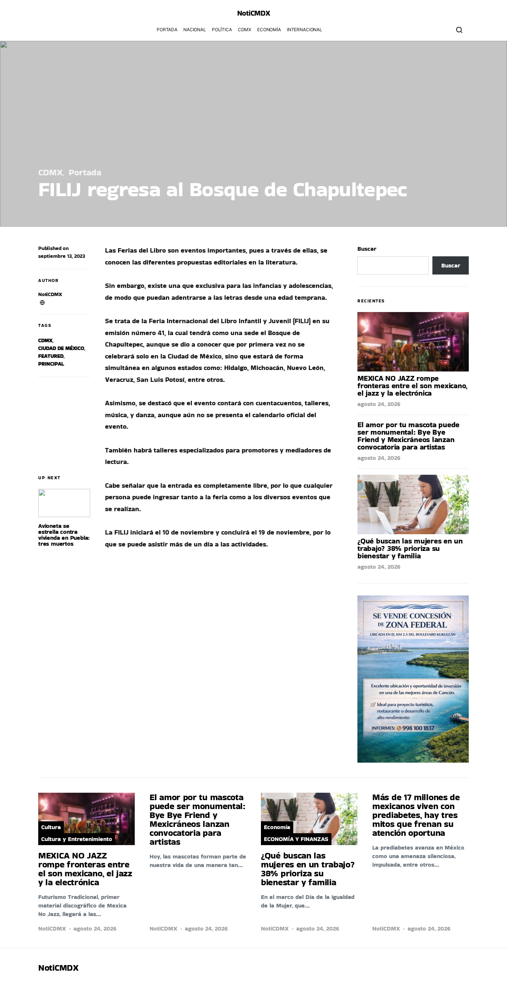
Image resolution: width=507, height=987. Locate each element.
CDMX (244, 29)
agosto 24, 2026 (378, 404)
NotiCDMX (50, 294)
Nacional (194, 29)
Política (222, 29)
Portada (167, 29)
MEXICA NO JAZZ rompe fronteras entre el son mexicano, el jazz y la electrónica (412, 385)
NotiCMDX (253, 13)
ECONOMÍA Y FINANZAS (296, 839)
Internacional (304, 29)
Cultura (51, 827)
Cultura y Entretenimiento (76, 839)
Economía (269, 29)
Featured (50, 356)
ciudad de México (61, 348)
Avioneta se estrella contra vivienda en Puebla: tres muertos (64, 535)
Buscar (366, 248)
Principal (51, 363)
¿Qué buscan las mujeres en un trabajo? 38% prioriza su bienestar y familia (410, 548)
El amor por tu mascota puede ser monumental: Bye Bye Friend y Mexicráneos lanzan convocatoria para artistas (408, 435)
